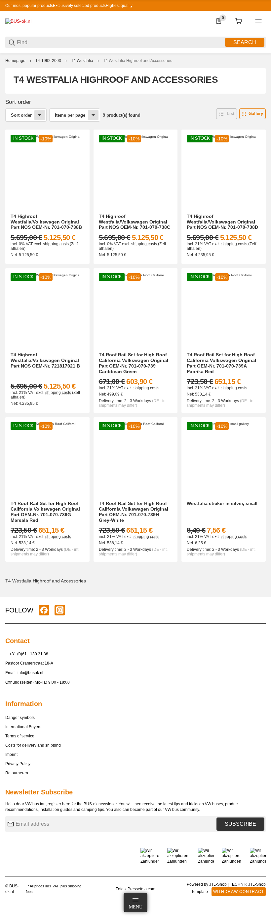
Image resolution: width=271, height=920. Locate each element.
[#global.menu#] (258, 21)
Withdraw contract (238, 891)
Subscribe (240, 824)
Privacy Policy (17, 763)
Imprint (11, 754)
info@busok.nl (30, 672)
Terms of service (19, 736)
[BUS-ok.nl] (18, 20)
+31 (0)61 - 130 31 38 (28, 654)
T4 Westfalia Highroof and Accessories (137, 61)
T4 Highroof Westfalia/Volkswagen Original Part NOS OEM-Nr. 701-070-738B (46, 222)
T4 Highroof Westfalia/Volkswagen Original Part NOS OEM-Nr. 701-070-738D (222, 222)
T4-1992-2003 (48, 61)
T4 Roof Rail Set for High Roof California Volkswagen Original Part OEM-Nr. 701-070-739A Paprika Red (221, 363)
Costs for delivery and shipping (33, 745)
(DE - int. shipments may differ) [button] (133, 403)
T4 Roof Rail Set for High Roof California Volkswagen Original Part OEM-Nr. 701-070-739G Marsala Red (45, 511)
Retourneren (16, 773)
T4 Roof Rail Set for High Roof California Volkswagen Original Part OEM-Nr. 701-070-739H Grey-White (133, 511)
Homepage (15, 61)
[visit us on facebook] (44, 610)
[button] (226, 113)
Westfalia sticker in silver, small (222, 503)
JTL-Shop (218, 884)
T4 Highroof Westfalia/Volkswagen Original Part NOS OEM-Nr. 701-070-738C (134, 222)
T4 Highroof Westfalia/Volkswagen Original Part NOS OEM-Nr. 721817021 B (45, 360)
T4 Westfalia (82, 61)
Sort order (21, 115)
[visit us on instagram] (60, 610)
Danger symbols (20, 717)
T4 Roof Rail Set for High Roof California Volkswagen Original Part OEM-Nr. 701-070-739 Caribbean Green (133, 363)
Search (244, 42)
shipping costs (56, 244)
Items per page (70, 115)
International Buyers (23, 727)
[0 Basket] (238, 21)
